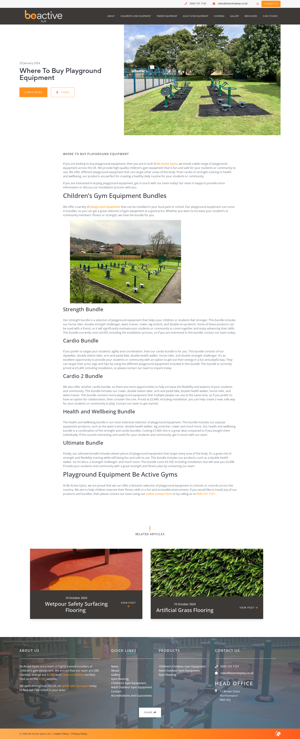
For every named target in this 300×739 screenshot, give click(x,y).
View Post (128, 602)
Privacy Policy (79, 733)
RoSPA (51, 675)
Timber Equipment (167, 16)
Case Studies (270, 16)
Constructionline (73, 675)
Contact (116, 691)
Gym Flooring (120, 679)
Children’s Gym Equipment (135, 16)
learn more (33, 92)
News (114, 666)
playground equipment (105, 207)
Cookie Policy (61, 733)
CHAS (42, 679)
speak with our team (75, 686)
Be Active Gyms (167, 164)
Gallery (234, 16)
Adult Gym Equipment (195, 16)
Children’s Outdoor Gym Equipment (182, 666)
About (111, 16)
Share (65, 92)
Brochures (251, 16)
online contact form (159, 494)
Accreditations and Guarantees (131, 695)
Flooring (219, 16)
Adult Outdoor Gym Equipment (131, 687)
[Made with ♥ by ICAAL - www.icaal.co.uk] (278, 734)
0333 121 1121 (205, 494)
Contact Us (271, 3)
